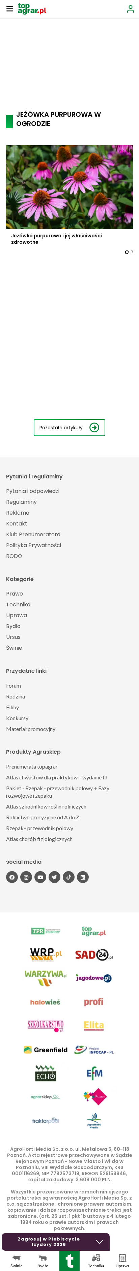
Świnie (14, 648)
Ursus (13, 637)
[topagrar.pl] (32, 8)
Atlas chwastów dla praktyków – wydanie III (57, 777)
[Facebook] (12, 877)
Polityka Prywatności (33, 545)
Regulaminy (21, 502)
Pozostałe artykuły (61, 427)
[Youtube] (40, 877)
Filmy (12, 707)
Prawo (14, 594)
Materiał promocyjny (30, 729)
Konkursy (17, 718)
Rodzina (15, 696)
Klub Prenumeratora (33, 534)
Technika (18, 604)
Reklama (17, 513)
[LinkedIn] (83, 877)
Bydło (13, 626)
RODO (14, 556)
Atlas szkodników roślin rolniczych (46, 806)
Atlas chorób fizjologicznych (39, 839)
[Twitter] (54, 877)
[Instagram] (26, 877)
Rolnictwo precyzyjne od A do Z (42, 817)
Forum (13, 685)
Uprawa (16, 615)
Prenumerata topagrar (32, 766)
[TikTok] (69, 877)
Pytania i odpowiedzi (32, 491)
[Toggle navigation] (10, 8)
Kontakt (16, 523)
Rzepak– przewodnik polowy (39, 828)
